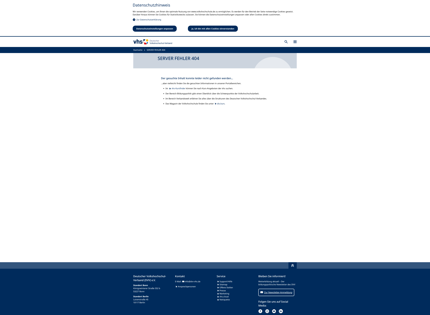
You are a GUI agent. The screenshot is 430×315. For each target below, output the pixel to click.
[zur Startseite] (152, 42)
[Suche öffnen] (286, 42)
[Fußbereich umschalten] (292, 265)
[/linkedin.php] (281, 311)
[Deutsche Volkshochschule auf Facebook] (260, 311)
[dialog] (215, 18)
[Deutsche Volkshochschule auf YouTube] (274, 311)
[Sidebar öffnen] (295, 42)
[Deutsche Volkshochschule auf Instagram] (267, 311)
